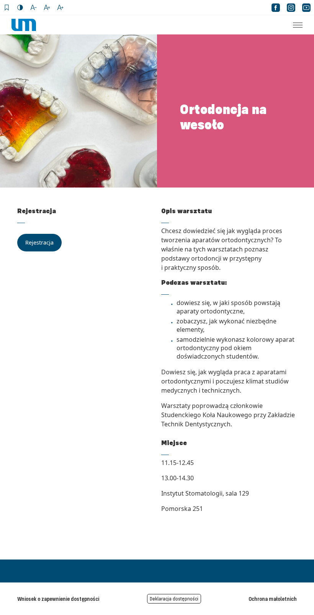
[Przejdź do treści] (6, 7)
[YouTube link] (306, 7)
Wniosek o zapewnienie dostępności (58, 598)
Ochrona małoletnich (273, 598)
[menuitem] (293, 24)
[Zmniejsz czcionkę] (33, 7)
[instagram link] (291, 7)
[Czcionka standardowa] (47, 7)
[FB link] (275, 7)
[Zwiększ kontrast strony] (20, 7)
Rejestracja (39, 242)
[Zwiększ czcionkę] (60, 7)
